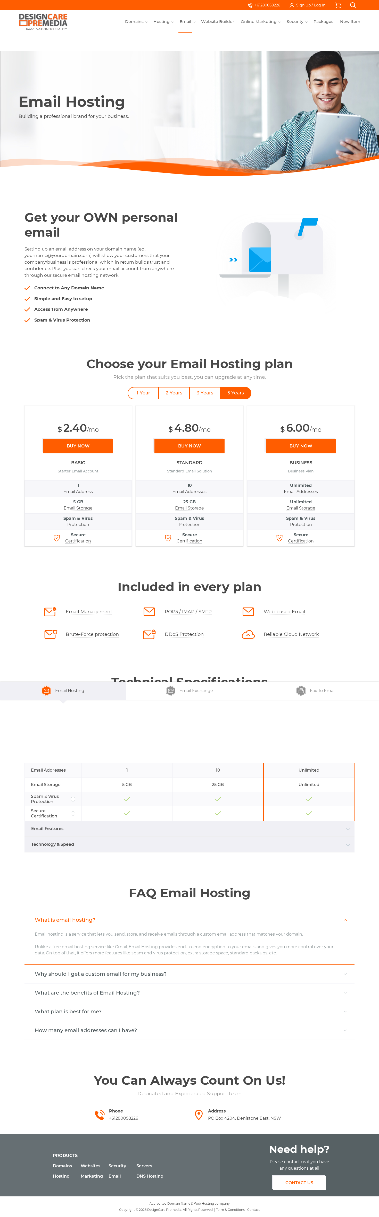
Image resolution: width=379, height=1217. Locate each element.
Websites (90, 1165)
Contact (253, 1210)
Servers (144, 1165)
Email (115, 1176)
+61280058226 (267, 5)
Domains (62, 1165)
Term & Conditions (230, 1210)
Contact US (299, 1182)
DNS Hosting (149, 1176)
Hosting (61, 1176)
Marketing (92, 1176)
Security (117, 1165)
